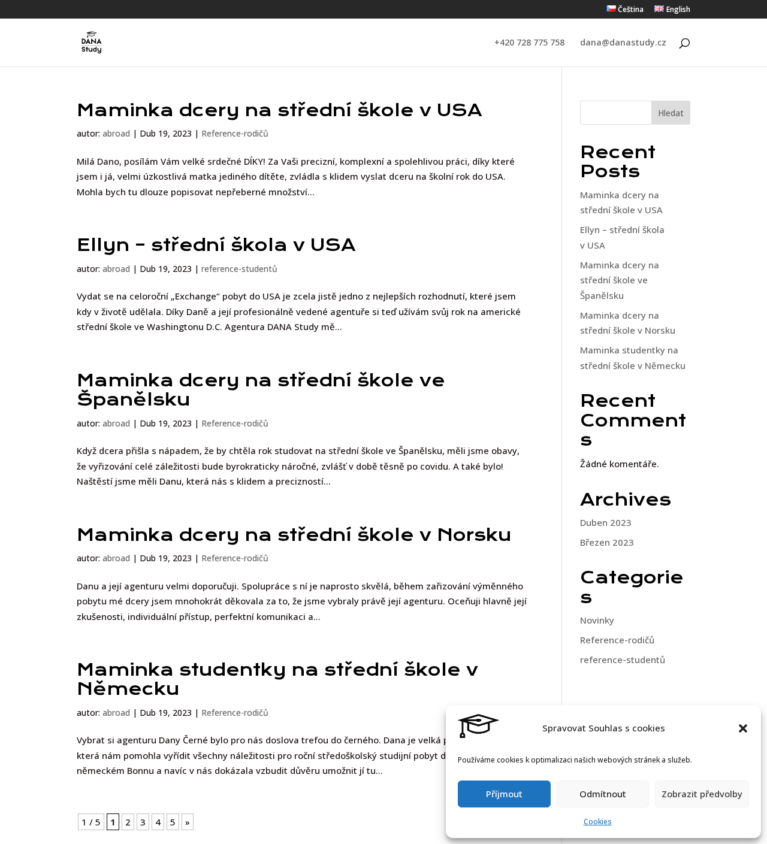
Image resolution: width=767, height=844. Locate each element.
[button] (743, 728)
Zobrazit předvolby (702, 794)
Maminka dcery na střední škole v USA (279, 110)
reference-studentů (239, 268)
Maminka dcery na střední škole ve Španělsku (261, 390)
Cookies (598, 821)
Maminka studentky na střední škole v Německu (277, 679)
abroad (116, 133)
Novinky (597, 620)
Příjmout (504, 794)
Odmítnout (602, 794)
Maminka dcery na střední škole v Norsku (294, 535)
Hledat (671, 113)
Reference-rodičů (234, 133)
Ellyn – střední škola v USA (216, 245)
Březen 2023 (607, 542)
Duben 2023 (606, 522)
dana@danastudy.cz (623, 43)
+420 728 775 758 (529, 43)
